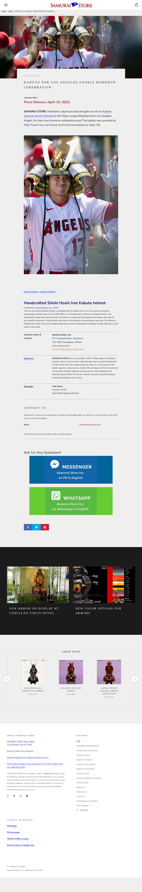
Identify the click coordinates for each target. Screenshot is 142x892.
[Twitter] (14, 795)
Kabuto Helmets (47, 291)
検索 (78, 741)
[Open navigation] (5, 5)
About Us (29, 358)
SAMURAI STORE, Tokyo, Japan (20, 741)
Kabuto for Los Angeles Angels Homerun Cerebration (34, 11)
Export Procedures (84, 759)
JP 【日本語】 (83, 810)
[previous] (7, 679)
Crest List (81, 796)
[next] (135, 679)
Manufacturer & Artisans (87, 801)
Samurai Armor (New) (86, 764)
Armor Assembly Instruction (89, 778)
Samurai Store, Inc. (44, 307)
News (10, 11)
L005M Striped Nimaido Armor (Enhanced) (109, 691)
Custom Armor (83, 773)
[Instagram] (21, 795)
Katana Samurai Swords (87, 750)
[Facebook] (8, 795)
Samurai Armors (31, 291)
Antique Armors (83, 755)
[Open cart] (136, 5)
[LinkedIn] (27, 795)
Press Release (83, 805)
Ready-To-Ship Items (86, 769)
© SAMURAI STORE (16, 866)
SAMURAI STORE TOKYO (88, 746)
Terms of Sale (82, 782)
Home (4, 11)
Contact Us (81, 792)
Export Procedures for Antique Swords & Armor (28, 757)
